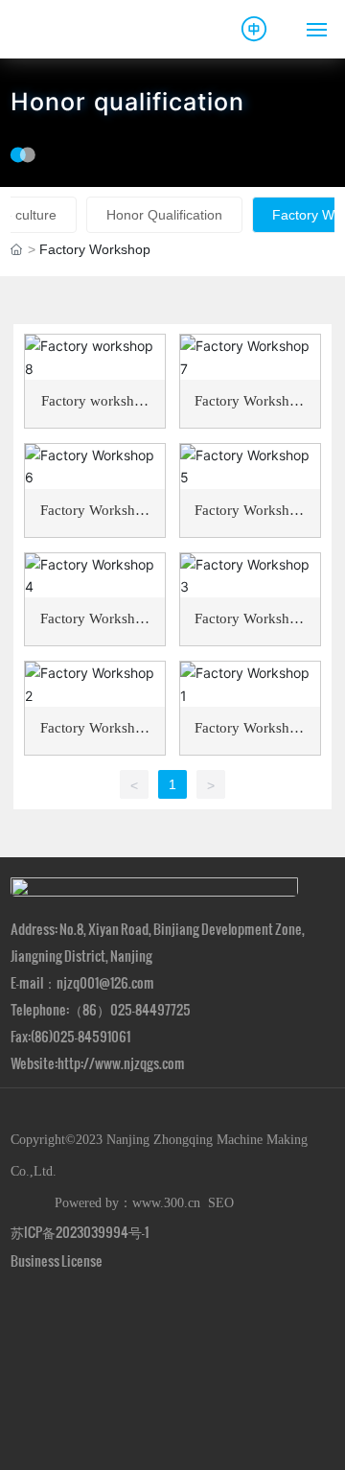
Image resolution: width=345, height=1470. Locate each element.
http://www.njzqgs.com (121, 1063)
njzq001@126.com (105, 982)
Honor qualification (127, 102)
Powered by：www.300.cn (123, 1203)
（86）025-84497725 (130, 1009)
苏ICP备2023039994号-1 (80, 1232)
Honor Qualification (164, 214)
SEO (221, 1203)
